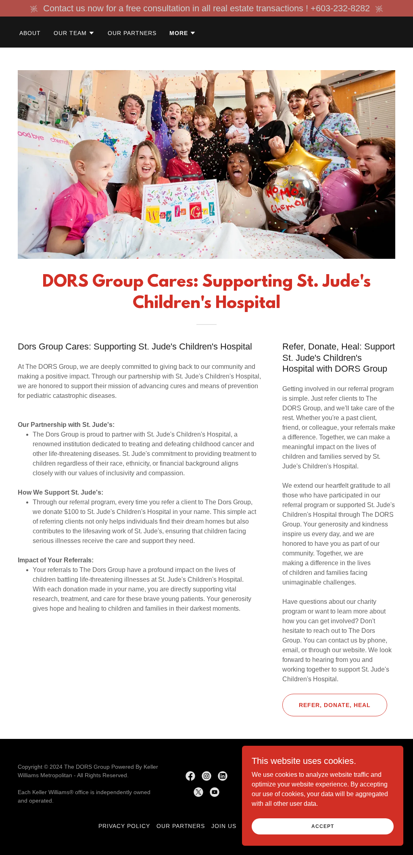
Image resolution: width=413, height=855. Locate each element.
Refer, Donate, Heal (335, 705)
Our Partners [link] (132, 33)
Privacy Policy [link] (124, 826)
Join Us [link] (223, 826)
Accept (322, 826)
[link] (190, 776)
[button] (74, 33)
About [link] (30, 33)
